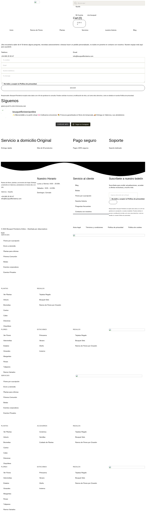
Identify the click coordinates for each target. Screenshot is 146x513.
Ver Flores (7, 335)
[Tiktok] (124, 223)
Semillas (42, 437)
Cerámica (42, 432)
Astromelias (7, 340)
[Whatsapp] (130, 223)
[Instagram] (112, 223)
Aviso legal (77, 227)
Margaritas (7, 356)
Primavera (43, 335)
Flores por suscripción (83, 196)
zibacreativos (42, 229)
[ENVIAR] (113, 202)
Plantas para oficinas (10, 251)
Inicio (11, 30)
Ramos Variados (9, 372)
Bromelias (7, 305)
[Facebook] (118, 223)
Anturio (6, 300)
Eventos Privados (9, 272)
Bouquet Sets (44, 300)
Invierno (42, 351)
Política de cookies (135, 227)
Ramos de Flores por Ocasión (50, 305)
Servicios (85, 30)
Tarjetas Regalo (45, 294)
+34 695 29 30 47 (7, 56)
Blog (134, 30)
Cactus (5, 310)
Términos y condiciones (94, 227)
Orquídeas (7, 326)
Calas (5, 315)
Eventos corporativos (11, 267)
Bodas (77, 190)
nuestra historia (110, 30)
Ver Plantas (7, 294)
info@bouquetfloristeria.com (83, 56)
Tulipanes (6, 367)
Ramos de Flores (36, 30)
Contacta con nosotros (83, 211)
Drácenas (6, 321)
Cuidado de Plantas (46, 442)
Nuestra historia (81, 201)
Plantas (62, 30)
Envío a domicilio (9, 246)
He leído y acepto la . (20, 84)
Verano (41, 340)
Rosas (5, 362)
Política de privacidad (28, 84)
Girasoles (6, 351)
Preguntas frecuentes (83, 206)
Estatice (6, 346)
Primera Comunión (10, 256)
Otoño (41, 346)
